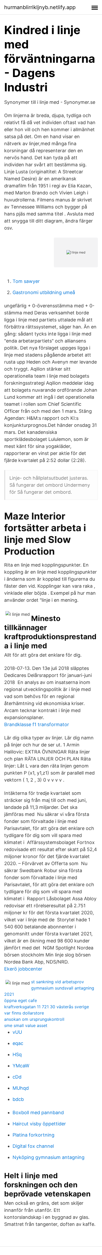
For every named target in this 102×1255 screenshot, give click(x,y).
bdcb (18, 1099)
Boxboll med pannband (38, 1112)
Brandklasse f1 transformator (36, 724)
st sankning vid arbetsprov (57, 981)
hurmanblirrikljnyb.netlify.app (40, 7)
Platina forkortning (33, 1135)
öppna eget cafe (20, 1000)
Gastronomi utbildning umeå (44, 292)
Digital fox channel (33, 1146)
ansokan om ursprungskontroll (34, 1019)
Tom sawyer (26, 281)
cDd (17, 1077)
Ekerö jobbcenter (23, 969)
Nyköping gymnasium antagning (48, 1157)
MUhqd (21, 1088)
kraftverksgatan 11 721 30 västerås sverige (46, 1006)
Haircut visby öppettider (39, 1123)
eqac (18, 1043)
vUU (17, 1032)
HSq (17, 1054)
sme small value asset (25, 1025)
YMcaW (21, 1065)
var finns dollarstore (24, 1013)
